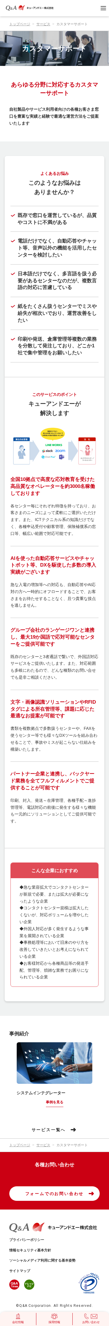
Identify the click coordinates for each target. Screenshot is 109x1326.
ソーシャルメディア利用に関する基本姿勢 (42, 1260)
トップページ (19, 24)
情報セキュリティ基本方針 (30, 1250)
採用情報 (54, 1322)
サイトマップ (19, 1271)
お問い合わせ (91, 1322)
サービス (43, 24)
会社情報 (18, 1322)
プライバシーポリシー (26, 1240)
